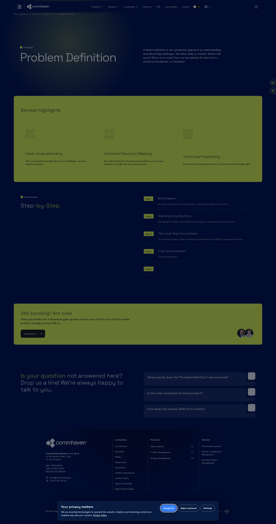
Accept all (169, 508)
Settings (207, 508)
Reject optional (189, 508)
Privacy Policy (100, 515)
